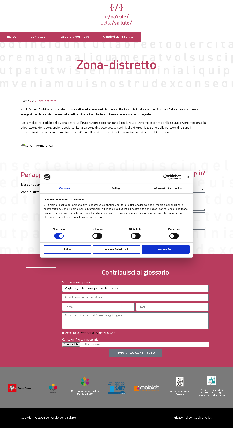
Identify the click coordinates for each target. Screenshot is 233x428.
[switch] (97, 236)
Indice (11, 36)
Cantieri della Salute (118, 36)
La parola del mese (74, 36)
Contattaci (38, 36)
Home (25, 101)
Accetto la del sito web (90, 333)
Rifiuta (67, 249)
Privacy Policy (89, 333)
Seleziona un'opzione (76, 282)
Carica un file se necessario (80, 339)
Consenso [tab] (65, 188)
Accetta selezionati (116, 249)
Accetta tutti (165, 249)
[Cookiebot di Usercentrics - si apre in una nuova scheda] (166, 177)
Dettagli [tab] (116, 188)
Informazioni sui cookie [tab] (168, 188)
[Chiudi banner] (188, 177)
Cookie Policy (203, 417)
